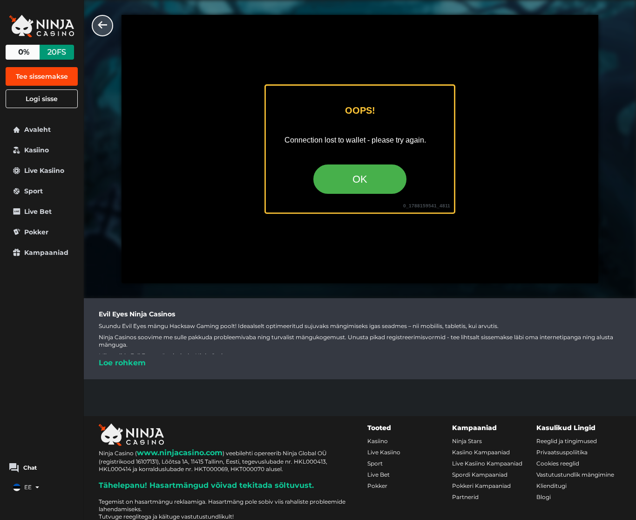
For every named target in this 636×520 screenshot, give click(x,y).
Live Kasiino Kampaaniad (487, 463)
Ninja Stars (467, 441)
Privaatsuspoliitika (562, 452)
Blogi (543, 496)
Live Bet (378, 474)
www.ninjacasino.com (180, 452)
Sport (375, 463)
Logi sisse (42, 99)
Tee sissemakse (42, 76)
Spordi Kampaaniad (479, 474)
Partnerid (465, 496)
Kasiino (377, 441)
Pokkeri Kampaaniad (481, 485)
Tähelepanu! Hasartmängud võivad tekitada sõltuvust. (206, 485)
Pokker (377, 485)
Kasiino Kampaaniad (481, 452)
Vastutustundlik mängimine (575, 474)
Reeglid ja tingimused (566, 441)
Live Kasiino (383, 452)
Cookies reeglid (557, 463)
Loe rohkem (122, 362)
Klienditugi (551, 485)
